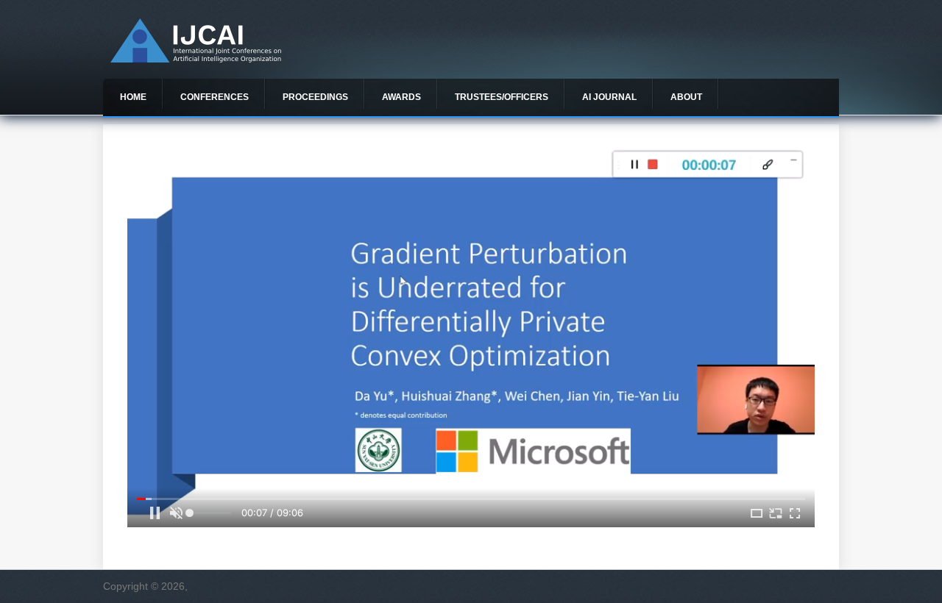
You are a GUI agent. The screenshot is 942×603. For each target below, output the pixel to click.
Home (133, 97)
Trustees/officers (501, 97)
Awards (401, 97)
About (686, 97)
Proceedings (315, 97)
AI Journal (609, 97)
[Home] (195, 59)
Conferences (214, 97)
